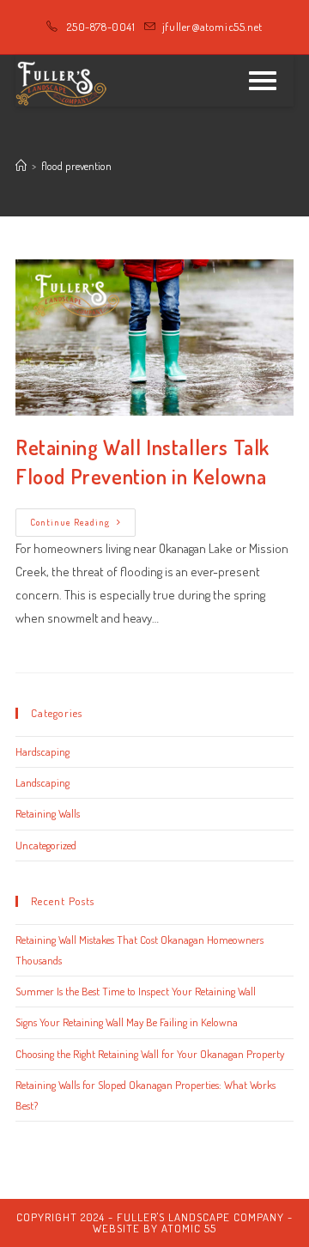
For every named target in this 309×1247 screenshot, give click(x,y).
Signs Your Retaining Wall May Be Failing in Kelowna (126, 1022)
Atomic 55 (188, 1228)
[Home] (21, 166)
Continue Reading (83, 526)
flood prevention (76, 166)
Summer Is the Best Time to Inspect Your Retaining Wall (135, 991)
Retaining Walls (47, 813)
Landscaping (42, 782)
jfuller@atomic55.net (212, 26)
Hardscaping (42, 751)
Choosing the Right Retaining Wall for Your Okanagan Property (149, 1054)
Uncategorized (45, 845)
